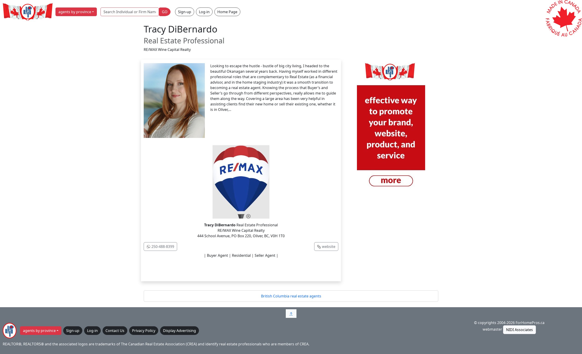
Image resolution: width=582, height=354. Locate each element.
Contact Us (114, 330)
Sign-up (184, 11)
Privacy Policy (143, 330)
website (328, 246)
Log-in (204, 11)
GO (165, 11)
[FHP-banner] (391, 127)
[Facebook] (231, 269)
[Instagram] (250, 269)
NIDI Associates (519, 329)
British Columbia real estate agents (291, 296)
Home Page (227, 11)
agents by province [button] (74, 11)
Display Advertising (179, 330)
